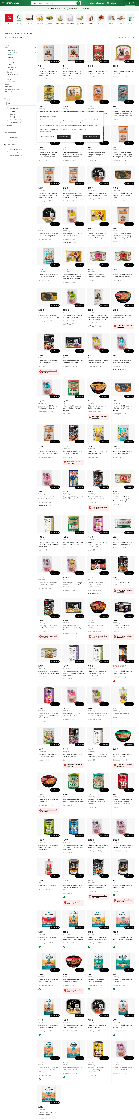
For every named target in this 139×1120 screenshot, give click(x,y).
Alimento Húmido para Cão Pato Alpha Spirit (122, 755)
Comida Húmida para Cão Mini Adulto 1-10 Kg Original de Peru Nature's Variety (73, 195)
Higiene (9, 72)
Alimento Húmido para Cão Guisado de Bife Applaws (122, 276)
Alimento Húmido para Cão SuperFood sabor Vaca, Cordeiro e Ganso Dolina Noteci (122, 802)
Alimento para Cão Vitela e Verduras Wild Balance (72, 316)
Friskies (10, 55)
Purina (10, 65)
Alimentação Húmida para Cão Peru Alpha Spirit (47, 627)
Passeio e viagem (13, 74)
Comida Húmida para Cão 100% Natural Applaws (47, 755)
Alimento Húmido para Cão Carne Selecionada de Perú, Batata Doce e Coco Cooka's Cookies (123, 114)
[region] (70, 127)
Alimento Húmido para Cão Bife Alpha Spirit (97, 627)
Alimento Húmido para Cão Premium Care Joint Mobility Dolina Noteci (73, 673)
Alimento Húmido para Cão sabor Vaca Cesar (97, 1026)
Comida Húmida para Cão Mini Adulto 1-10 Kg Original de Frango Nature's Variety (122, 155)
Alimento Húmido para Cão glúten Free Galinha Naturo (97, 938)
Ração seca (10, 77)
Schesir (10, 69)
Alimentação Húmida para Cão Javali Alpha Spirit (97, 498)
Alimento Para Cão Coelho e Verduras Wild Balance (48, 584)
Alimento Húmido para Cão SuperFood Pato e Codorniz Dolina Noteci (98, 544)
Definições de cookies (48, 136)
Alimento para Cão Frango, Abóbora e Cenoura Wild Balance (72, 585)
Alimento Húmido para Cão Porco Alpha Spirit (48, 801)
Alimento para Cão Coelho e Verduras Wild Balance (98, 846)
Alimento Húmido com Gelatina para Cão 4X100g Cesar (72, 628)
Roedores (8, 91)
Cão (21, 33)
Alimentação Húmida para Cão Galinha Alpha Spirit (72, 755)
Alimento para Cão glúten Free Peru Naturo (47, 1113)
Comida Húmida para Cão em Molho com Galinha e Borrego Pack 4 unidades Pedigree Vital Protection (72, 277)
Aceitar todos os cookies (91, 136)
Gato (7, 84)
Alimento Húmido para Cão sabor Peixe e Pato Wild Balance (97, 802)
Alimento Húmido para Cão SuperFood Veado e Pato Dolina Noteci (48, 847)
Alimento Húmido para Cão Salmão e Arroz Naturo (122, 1026)
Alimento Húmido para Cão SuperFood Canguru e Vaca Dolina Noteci (97, 1070)
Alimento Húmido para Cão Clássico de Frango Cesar (48, 235)
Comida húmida (28, 33)
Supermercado (7, 33)
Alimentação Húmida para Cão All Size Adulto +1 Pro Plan (72, 888)
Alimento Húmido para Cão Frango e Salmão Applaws (97, 276)
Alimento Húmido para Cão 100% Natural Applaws (48, 276)
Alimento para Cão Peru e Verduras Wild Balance (122, 362)
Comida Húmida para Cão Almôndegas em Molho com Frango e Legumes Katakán (98, 317)
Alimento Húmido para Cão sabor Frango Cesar (73, 1026)
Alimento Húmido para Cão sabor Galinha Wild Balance (73, 801)
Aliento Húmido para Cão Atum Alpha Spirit (122, 316)
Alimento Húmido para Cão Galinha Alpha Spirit (97, 407)
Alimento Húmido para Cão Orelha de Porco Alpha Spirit (73, 981)
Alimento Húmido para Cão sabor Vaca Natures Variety (48, 452)
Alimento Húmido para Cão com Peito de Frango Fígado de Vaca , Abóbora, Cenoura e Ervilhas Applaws (123, 499)
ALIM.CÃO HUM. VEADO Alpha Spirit (121, 584)
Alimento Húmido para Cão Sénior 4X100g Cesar (73, 362)
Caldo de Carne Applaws (47, 886)
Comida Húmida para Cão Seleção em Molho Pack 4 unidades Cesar (97, 585)
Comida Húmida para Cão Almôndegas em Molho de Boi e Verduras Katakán (47, 155)
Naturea (10, 57)
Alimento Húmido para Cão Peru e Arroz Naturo (48, 1026)
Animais (16, 33)
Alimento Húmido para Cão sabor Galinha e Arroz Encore (48, 316)
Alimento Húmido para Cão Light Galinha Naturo (48, 981)
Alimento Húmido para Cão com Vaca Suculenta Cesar (97, 194)
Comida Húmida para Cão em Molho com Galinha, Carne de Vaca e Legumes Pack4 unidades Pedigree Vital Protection (97, 236)
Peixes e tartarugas (12, 89)
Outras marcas (13, 60)
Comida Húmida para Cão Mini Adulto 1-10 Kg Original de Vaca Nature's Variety (73, 155)
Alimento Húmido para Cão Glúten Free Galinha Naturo (73, 938)
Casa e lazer (11, 50)
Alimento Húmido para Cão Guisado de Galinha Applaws (48, 672)
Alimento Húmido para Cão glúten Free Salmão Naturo (122, 938)
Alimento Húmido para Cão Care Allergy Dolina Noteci (97, 755)
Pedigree (11, 62)
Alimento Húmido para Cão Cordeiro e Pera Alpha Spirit (122, 627)
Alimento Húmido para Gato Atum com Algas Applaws (123, 543)
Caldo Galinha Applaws (121, 714)
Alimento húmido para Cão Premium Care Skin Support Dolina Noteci (48, 544)
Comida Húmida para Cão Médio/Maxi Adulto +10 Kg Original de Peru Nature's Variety (47, 195)
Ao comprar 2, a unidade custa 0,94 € (124, 636)
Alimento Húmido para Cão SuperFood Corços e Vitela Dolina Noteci (48, 716)
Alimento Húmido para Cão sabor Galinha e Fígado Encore (122, 408)
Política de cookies (45, 131)
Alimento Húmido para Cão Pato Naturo (122, 981)
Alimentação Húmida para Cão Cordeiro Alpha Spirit (47, 362)
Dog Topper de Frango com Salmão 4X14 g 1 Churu (73, 498)
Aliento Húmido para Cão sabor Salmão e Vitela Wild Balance (72, 408)
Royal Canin (12, 67)
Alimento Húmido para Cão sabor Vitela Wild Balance (73, 543)
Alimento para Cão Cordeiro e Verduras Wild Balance (123, 846)
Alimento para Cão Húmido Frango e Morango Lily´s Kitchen (97, 155)
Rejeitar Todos (63, 136)
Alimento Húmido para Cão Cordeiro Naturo (48, 938)
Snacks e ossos (12, 82)
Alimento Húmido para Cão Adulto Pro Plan (122, 887)
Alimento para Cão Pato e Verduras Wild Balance (47, 498)
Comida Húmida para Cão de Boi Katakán (123, 72)
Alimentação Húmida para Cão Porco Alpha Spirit (97, 887)
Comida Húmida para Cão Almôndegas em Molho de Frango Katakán (47, 73)
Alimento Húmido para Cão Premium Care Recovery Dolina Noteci (97, 673)
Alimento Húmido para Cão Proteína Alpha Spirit (122, 672)
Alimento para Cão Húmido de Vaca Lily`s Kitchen (97, 72)
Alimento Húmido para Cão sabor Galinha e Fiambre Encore (122, 195)
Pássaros (8, 87)
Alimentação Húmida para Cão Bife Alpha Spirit (72, 452)
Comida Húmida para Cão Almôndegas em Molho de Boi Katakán (72, 73)
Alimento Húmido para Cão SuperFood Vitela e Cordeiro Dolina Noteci (73, 847)
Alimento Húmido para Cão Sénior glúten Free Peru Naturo (48, 1070)
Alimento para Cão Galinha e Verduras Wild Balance (73, 235)
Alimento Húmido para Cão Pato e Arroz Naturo (97, 981)
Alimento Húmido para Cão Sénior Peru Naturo (73, 1069)
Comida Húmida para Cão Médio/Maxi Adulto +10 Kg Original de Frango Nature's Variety (122, 236)
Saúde (9, 79)
